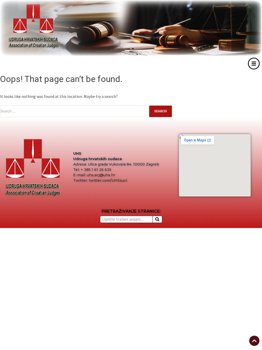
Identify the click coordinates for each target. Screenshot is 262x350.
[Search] (157, 219)
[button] (141, 54)
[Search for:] (86, 111)
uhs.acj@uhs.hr (101, 175)
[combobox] (126, 219)
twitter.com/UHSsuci (108, 180)
